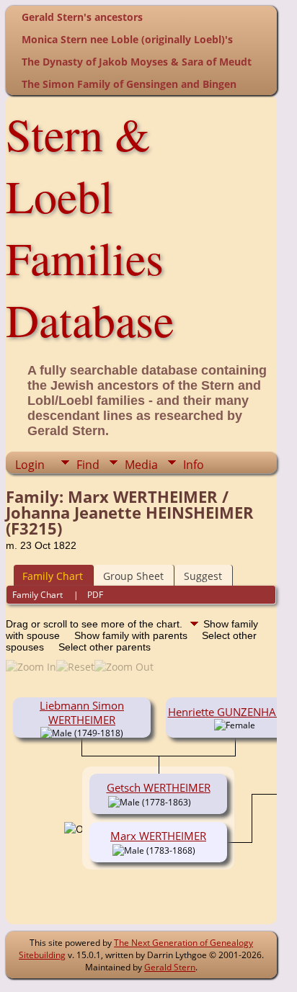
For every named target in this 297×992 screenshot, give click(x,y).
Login (30, 465)
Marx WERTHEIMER (158, 835)
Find (87, 465)
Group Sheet (133, 576)
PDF (95, 595)
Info (193, 465)
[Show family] (201, 801)
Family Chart (52, 576)
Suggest (203, 576)
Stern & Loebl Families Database (90, 226)
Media (141, 465)
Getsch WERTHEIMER (158, 787)
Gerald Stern (169, 967)
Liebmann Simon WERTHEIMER (82, 712)
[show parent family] (201, 849)
